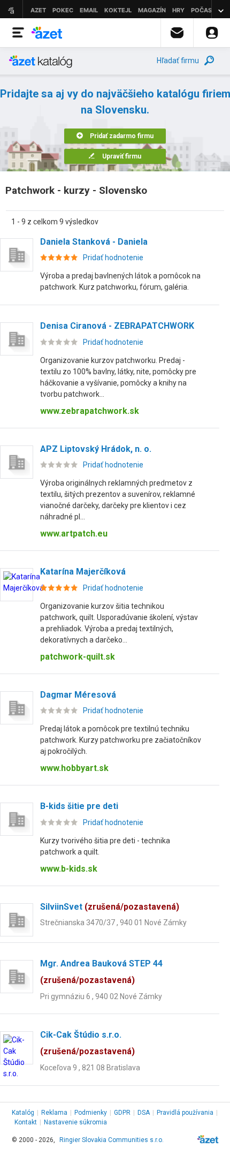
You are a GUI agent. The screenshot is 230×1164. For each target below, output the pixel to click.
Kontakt (25, 1122)
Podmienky (90, 1112)
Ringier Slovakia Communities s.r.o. (111, 1140)
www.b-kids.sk (68, 869)
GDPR (122, 1112)
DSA (143, 1112)
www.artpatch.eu (74, 533)
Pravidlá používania (185, 1112)
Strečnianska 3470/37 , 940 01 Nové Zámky (113, 922)
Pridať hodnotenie (113, 257)
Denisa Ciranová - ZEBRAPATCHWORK (117, 326)
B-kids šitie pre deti (79, 806)
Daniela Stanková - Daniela (94, 242)
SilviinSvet (109, 907)
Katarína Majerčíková (83, 571)
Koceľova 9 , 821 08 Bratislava (90, 1067)
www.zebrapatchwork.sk (89, 411)
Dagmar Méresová (78, 695)
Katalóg (23, 1112)
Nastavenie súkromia (75, 1122)
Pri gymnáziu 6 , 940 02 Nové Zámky (101, 996)
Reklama (54, 1112)
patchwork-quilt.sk (77, 657)
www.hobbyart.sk (74, 768)
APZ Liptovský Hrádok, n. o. (95, 449)
